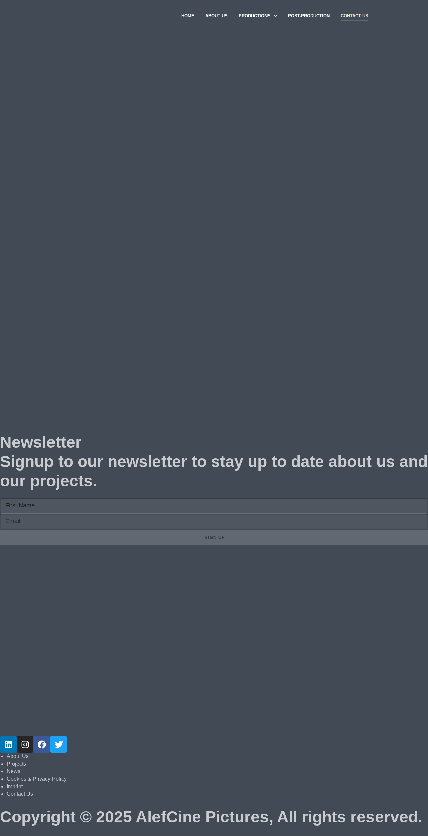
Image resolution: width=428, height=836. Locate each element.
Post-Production (309, 15)
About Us (216, 15)
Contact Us (354, 15)
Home (187, 15)
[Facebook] (41, 744)
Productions (255, 15)
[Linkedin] (8, 744)
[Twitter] (58, 744)
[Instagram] (25, 744)
